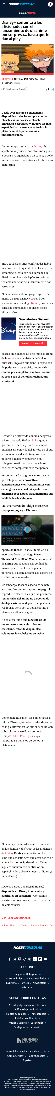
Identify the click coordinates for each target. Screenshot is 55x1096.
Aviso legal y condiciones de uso (26, 1005)
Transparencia (38, 1014)
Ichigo (9, 853)
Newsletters (39, 983)
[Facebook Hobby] (10, 959)
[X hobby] (15, 959)
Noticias (14, 925)
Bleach (35, 303)
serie (11, 358)
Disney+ (39, 146)
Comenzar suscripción (33, 343)
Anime (4, 925)
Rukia (35, 440)
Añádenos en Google (16, 89)
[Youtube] (45, 959)
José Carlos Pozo (12, 83)
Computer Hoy (15, 1056)
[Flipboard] (40, 959)
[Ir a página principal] (21, 4)
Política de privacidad (26, 1009)
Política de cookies (16, 1014)
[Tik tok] (25, 959)
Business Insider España (33, 1051)
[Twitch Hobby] (20, 959)
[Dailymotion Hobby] (35, 959)
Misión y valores (18, 1022)
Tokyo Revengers (22, 736)
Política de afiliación (26, 1018)
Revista (25, 983)
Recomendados (37, 978)
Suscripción (37, 1022)
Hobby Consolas (36, 1056)
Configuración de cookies (27, 1027)
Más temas (27, 987)
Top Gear (27, 1060)
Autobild (11, 1051)
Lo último (11, 983)
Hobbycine (25, 13)
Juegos (18, 974)
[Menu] (4, 4)
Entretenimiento (39, 925)
